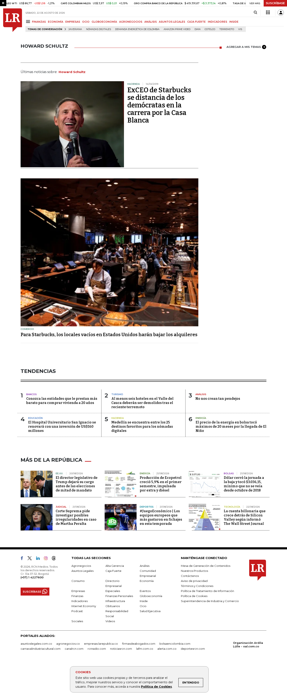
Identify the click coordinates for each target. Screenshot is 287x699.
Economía (147, 581)
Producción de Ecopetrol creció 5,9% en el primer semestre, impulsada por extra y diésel (161, 484)
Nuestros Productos (194, 570)
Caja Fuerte (113, 570)
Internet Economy (83, 606)
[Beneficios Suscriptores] (268, 12)
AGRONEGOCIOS (130, 21)
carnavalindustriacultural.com (41, 648)
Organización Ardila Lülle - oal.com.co (248, 644)
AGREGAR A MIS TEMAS (243, 46)
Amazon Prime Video (177, 29)
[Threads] (55, 559)
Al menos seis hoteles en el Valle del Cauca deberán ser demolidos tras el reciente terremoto (142, 403)
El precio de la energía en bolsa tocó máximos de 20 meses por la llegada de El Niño (231, 426)
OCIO (86, 21)
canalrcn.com (74, 648)
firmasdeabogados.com (138, 643)
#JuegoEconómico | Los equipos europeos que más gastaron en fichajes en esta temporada (161, 517)
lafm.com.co (144, 648)
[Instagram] (47, 559)
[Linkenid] (39, 559)
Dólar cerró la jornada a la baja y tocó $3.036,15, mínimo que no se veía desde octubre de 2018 (244, 484)
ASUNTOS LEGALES (172, 21)
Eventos (145, 591)
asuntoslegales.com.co (36, 643)
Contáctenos (190, 575)
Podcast (77, 611)
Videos (110, 621)
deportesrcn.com (193, 648)
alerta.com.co (166, 648)
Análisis (144, 565)
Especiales (112, 591)
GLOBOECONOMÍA (104, 21)
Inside (144, 601)
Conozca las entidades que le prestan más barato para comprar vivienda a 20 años (61, 401)
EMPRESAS (72, 21)
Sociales (77, 621)
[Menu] (28, 21)
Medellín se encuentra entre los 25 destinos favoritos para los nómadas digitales (142, 426)
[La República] (12, 20)
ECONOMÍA (55, 21)
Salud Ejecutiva (150, 611)
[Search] (255, 12)
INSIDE (233, 21)
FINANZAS (39, 21)
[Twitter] (31, 559)
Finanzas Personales (119, 596)
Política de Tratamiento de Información (207, 591)
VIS (240, 29)
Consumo (78, 581)
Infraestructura (115, 601)
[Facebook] (23, 559)
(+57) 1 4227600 (32, 577)
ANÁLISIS (150, 21)
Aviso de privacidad (194, 581)
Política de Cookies (156, 687)
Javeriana (75, 29)
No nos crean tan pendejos (217, 399)
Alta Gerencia (114, 565)
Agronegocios (81, 565)
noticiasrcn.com (121, 648)
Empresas (78, 591)
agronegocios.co (68, 643)
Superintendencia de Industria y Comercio (210, 601)
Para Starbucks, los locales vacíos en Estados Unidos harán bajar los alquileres (109, 334)
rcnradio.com (97, 648)
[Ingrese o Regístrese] (281, 12)
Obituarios (112, 606)
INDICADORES (217, 21)
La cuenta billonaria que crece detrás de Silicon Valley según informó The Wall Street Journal (245, 517)
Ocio (143, 606)
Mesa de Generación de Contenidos (205, 565)
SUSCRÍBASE (275, 3)
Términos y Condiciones (197, 586)
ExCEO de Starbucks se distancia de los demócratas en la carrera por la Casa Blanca (159, 105)
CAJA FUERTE (196, 21)
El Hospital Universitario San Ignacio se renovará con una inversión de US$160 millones (62, 426)
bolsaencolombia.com (174, 643)
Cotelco (210, 29)
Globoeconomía (151, 596)
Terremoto (226, 29)
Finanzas (77, 596)
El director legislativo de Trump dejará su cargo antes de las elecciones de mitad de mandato (76, 484)
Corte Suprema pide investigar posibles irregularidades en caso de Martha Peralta (76, 517)
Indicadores (79, 601)
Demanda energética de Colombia (137, 29)
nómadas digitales (98, 29)
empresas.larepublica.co (101, 643)
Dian (197, 29)
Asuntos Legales (82, 570)
